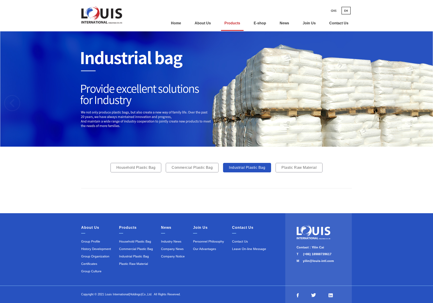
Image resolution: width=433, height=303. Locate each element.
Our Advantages (204, 249)
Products (232, 23)
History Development (96, 249)
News (284, 23)
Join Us (309, 23)
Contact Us (338, 23)
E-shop (260, 23)
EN (346, 10)
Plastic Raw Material (299, 167)
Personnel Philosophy (208, 241)
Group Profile (90, 241)
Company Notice (173, 256)
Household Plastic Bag (136, 167)
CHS (333, 10)
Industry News (171, 241)
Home (176, 23)
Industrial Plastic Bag (247, 167)
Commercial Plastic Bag (192, 167)
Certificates (89, 264)
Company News (172, 249)
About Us (203, 23)
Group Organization (95, 256)
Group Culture (91, 271)
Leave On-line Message (249, 249)
